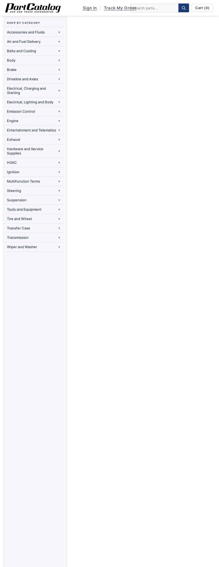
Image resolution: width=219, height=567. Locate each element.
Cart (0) (202, 8)
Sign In (90, 7)
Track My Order (120, 7)
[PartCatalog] (33, 8)
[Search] (183, 7)
